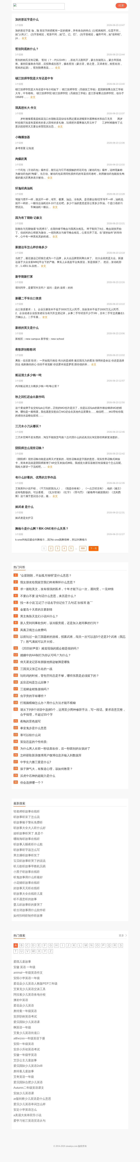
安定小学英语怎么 (25, 1109)
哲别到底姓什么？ (27, 48)
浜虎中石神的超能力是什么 (37, 775)
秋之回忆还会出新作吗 (29, 396)
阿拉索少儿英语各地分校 (29, 994)
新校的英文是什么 (27, 327)
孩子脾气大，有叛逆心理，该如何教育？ (46, 768)
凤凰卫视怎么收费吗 (33, 630)
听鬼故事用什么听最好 (28, 877)
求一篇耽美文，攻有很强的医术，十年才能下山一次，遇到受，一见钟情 (67, 589)
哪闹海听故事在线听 (26, 838)
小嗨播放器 (22, 137)
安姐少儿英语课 (23, 1093)
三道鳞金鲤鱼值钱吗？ (34, 689)
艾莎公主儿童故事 (25, 1060)
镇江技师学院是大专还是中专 (34, 78)
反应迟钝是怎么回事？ (34, 682)
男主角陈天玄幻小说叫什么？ (39, 616)
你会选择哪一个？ (32, 782)
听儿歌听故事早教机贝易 (29, 866)
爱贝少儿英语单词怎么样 (29, 1104)
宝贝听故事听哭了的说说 (29, 860)
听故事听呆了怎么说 (26, 816)
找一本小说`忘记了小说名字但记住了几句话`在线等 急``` (56, 602)
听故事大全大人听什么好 (29, 827)
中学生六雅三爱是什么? (35, 762)
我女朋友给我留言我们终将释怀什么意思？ (48, 582)
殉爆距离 (21, 158)
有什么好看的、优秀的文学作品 (35, 477)
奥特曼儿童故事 (23, 1071)
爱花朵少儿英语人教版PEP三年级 (35, 983)
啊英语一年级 (22, 1027)
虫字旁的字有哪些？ (33, 695)
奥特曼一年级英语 (25, 1011)
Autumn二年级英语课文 (28, 1087)
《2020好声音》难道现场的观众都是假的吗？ (49, 648)
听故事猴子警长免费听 (28, 822)
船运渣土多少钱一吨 (28, 375)
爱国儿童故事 (22, 961)
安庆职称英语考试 (25, 1016)
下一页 (93, 548)
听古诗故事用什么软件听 (29, 910)
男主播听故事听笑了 (26, 855)
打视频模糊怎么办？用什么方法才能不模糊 (48, 702)
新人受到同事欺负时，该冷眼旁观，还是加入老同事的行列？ (59, 623)
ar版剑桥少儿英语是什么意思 (32, 1098)
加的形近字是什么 (27, 19)
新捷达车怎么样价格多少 (31, 247)
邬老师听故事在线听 (26, 811)
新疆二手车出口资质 (28, 298)
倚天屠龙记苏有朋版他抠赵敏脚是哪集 (45, 662)
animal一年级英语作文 (28, 972)
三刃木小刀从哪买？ (28, 426)
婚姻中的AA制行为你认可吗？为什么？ (45, 655)
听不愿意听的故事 (25, 899)
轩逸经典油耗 (24, 188)
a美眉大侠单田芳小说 (27, 1115)
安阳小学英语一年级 (26, 978)
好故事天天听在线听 (26, 888)
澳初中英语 (20, 1000)
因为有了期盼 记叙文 (28, 217)
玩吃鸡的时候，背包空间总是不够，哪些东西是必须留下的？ (59, 675)
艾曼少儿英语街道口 (26, 1032)
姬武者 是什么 (24, 506)
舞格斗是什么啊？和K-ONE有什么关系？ (42, 528)
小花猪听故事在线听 (26, 882)
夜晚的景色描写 (30, 721)
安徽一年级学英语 (25, 1054)
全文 (24, 38)
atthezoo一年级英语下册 (29, 1038)
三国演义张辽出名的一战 (36, 668)
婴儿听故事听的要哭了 (28, 904)
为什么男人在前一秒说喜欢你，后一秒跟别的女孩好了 (55, 748)
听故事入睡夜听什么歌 (28, 844)
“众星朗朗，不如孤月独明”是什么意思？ (46, 575)
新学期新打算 (24, 276)
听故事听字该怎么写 (26, 849)
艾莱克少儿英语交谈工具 (29, 989)
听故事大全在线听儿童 (28, 893)
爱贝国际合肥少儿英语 (28, 1082)
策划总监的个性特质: (33, 741)
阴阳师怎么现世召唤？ (29, 448)
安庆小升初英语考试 (26, 1049)
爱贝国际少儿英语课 (26, 1021)
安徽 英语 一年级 (24, 967)
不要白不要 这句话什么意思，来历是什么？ (48, 596)
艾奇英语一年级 (23, 1076)
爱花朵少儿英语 (23, 1005)
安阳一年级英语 (23, 1043)
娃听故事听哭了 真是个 (28, 833)
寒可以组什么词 (30, 735)
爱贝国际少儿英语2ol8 (27, 1065)
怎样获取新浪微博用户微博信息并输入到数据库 (50, 755)
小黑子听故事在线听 (26, 871)
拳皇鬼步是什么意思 (33, 728)
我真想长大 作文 (25, 107)
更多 (121, 935)
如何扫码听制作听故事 (28, 915)
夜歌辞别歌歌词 (25, 349)
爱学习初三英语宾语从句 (29, 1120)
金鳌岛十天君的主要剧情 (36, 609)
